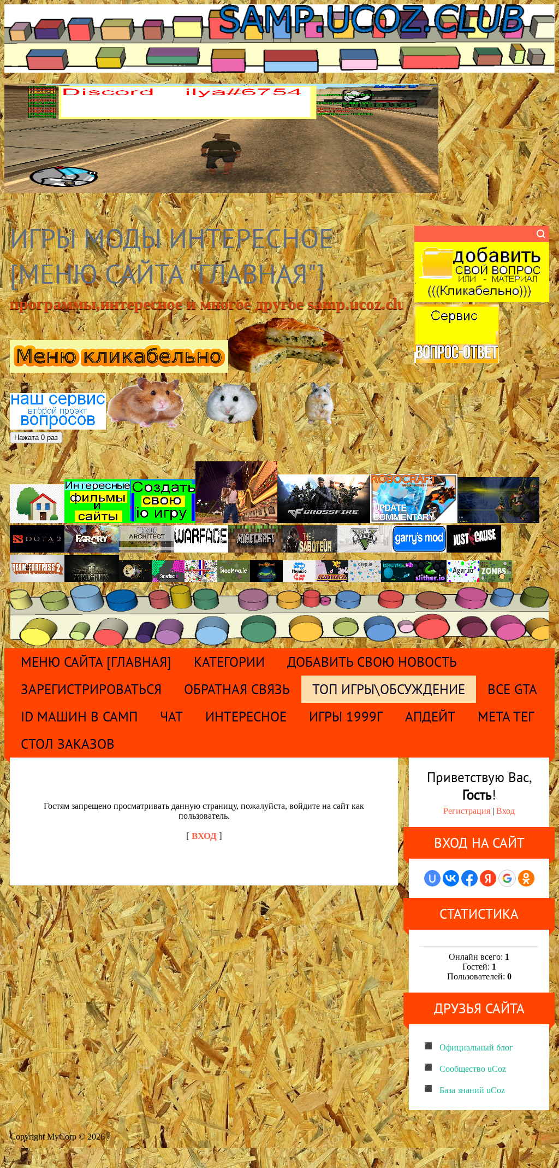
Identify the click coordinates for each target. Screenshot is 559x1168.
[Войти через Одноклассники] (526, 878)
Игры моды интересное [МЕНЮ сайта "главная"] (172, 255)
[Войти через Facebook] (469, 878)
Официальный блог (476, 1047)
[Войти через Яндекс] (488, 878)
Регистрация (466, 810)
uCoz (540, 1136)
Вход (505, 810)
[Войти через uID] (432, 878)
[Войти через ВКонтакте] (451, 878)
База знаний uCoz (472, 1090)
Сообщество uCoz (472, 1068)
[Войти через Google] (507, 878)
